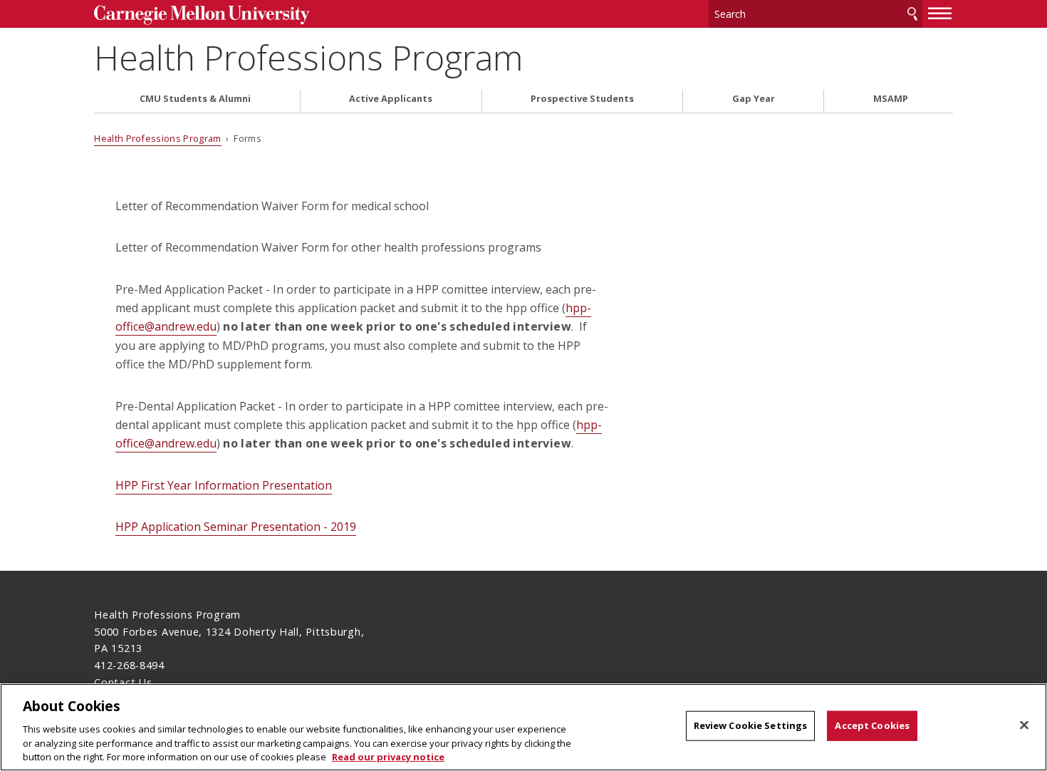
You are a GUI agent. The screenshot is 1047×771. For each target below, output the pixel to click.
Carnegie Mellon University (201, 15)
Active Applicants (390, 99)
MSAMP (890, 99)
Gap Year (753, 99)
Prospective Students (582, 99)
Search (912, 14)
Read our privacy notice (388, 756)
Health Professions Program (308, 57)
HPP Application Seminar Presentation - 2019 (235, 526)
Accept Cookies (872, 725)
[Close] (1024, 725)
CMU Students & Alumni (195, 99)
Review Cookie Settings (751, 725)
